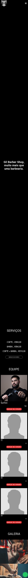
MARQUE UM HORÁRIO (14, 357)
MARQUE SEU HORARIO (14, 409)
